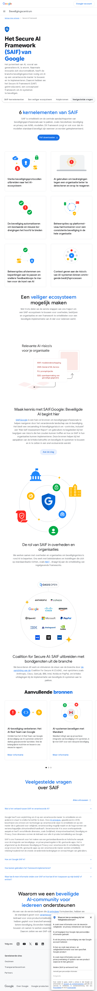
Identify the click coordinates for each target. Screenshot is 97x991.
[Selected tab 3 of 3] (51, 767)
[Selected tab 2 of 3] (48, 767)
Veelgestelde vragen (83, 99)
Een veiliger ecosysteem (40, 99)
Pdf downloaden (47, 137)
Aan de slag (48, 452)
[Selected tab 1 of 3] (46, 767)
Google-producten (39, 986)
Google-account (84, 4)
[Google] (7, 4)
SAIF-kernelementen (14, 99)
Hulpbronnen (62, 99)
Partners (9, 973)
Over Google (22, 986)
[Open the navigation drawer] (4, 11)
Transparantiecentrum (15, 967)
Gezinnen (9, 961)
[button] (48, 808)
